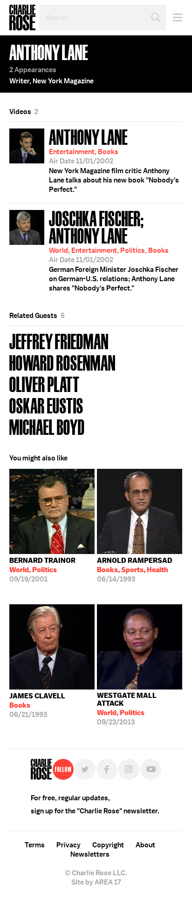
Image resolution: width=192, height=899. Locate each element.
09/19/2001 (42, 570)
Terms (35, 845)
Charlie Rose (22, 18)
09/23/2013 (127, 709)
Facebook (106, 769)
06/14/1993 (134, 570)
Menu (174, 17)
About (145, 845)
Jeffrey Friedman (59, 340)
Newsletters (90, 854)
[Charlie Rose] (41, 769)
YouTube (150, 769)
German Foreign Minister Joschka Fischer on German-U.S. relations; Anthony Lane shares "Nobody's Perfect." (113, 250)
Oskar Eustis (46, 404)
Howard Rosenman (62, 362)
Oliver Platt (44, 383)
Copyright (108, 845)
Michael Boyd (47, 426)
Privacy (68, 845)
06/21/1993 (37, 705)
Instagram (128, 769)
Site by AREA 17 (96, 882)
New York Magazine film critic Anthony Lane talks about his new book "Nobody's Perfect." (114, 159)
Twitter (85, 769)
